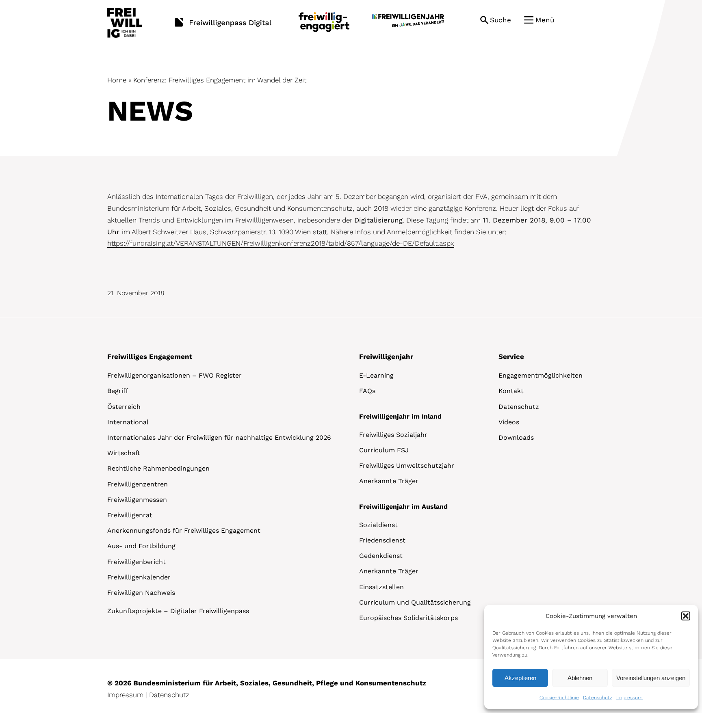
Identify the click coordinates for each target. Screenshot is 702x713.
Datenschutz (597, 697)
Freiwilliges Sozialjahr (393, 435)
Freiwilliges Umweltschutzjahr (406, 465)
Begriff (117, 391)
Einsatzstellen (381, 587)
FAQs (367, 391)
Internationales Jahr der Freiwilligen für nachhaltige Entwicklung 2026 (219, 437)
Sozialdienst (378, 525)
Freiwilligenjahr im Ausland (403, 506)
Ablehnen (580, 677)
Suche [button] (500, 20)
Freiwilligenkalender (139, 577)
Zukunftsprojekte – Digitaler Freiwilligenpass (178, 611)
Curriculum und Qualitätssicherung (415, 602)
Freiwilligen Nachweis (141, 592)
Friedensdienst (382, 540)
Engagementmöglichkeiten (540, 375)
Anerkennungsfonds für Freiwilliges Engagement (183, 530)
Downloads (516, 437)
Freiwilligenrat (129, 515)
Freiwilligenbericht (136, 562)
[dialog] (591, 657)
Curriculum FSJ (384, 450)
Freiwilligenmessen (137, 499)
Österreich (124, 407)
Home (116, 80)
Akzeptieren (520, 677)
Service (511, 356)
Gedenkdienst (381, 556)
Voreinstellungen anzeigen (650, 677)
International (128, 422)
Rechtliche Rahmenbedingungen (158, 468)
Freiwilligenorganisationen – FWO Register (174, 375)
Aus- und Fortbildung (141, 546)
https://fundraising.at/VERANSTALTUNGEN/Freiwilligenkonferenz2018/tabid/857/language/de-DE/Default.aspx (280, 243)
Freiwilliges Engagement (149, 356)
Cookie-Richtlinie (559, 697)
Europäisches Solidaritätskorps (408, 618)
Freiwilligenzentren (137, 484)
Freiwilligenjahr (386, 356)
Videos (508, 422)
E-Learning (376, 375)
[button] (686, 616)
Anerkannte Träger (388, 481)
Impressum (629, 697)
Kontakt (511, 391)
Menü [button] (544, 20)
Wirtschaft (123, 453)
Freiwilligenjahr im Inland (400, 416)
